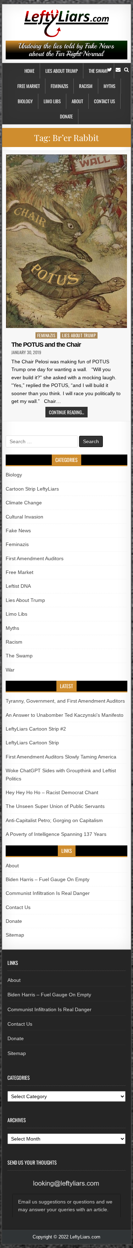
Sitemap (15, 935)
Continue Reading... (66, 412)
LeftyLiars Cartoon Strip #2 (36, 729)
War (10, 670)
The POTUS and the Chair (46, 344)
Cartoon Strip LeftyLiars (32, 489)
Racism (86, 85)
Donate (66, 116)
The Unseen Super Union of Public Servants (55, 806)
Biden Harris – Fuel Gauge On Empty (47, 879)
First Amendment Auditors (34, 558)
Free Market (28, 85)
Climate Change (24, 502)
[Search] (126, 70)
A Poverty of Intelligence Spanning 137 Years (56, 834)
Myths (109, 85)
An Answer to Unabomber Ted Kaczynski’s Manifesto (64, 715)
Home (29, 70)
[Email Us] (118, 70)
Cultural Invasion (24, 517)
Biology (25, 101)
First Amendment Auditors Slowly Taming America (61, 757)
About (77, 101)
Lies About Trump (61, 70)
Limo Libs (52, 101)
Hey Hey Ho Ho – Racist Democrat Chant (52, 792)
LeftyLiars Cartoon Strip (32, 742)
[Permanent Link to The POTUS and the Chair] (66, 241)
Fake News (18, 530)
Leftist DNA (18, 586)
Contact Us (104, 101)
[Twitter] (109, 70)
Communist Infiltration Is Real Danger (48, 893)
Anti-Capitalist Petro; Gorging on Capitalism (54, 820)
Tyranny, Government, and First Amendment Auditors (65, 701)
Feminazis (59, 85)
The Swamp (99, 70)
